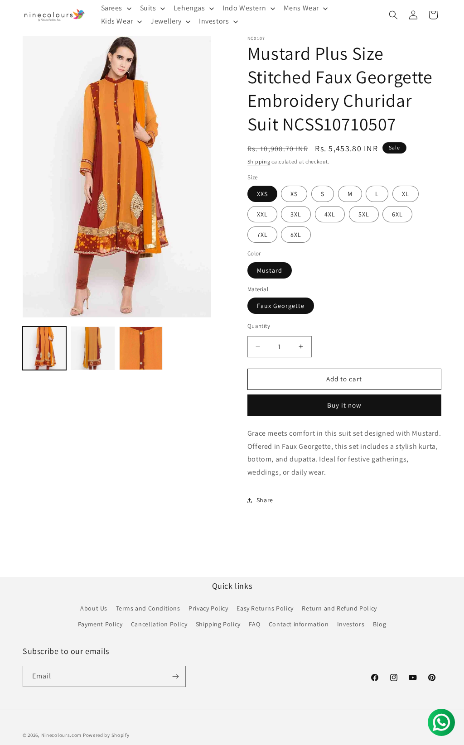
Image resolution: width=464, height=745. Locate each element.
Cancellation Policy (159, 624)
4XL (329, 214)
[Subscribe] (175, 676)
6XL (397, 214)
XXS (262, 194)
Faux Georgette (280, 306)
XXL (262, 214)
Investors (350, 624)
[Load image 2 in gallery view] (92, 348)
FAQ (254, 624)
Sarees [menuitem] (112, 8)
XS (294, 194)
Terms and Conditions (148, 608)
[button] (393, 15)
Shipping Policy (218, 624)
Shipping (259, 161)
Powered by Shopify (106, 735)
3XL (295, 214)
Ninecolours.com (61, 735)
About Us (93, 608)
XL (405, 194)
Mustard (269, 270)
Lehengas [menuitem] (189, 8)
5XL (363, 214)
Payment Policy (100, 624)
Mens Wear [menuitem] (301, 8)
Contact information (299, 624)
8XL (295, 235)
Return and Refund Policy (339, 608)
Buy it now (344, 405)
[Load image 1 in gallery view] (44, 348)
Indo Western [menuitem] (244, 8)
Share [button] (264, 500)
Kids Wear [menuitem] (117, 21)
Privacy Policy (208, 608)
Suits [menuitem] (148, 8)
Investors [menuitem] (214, 21)
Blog (379, 624)
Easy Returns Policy (265, 608)
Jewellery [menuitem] (165, 21)
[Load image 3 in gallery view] (141, 348)
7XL (262, 235)
